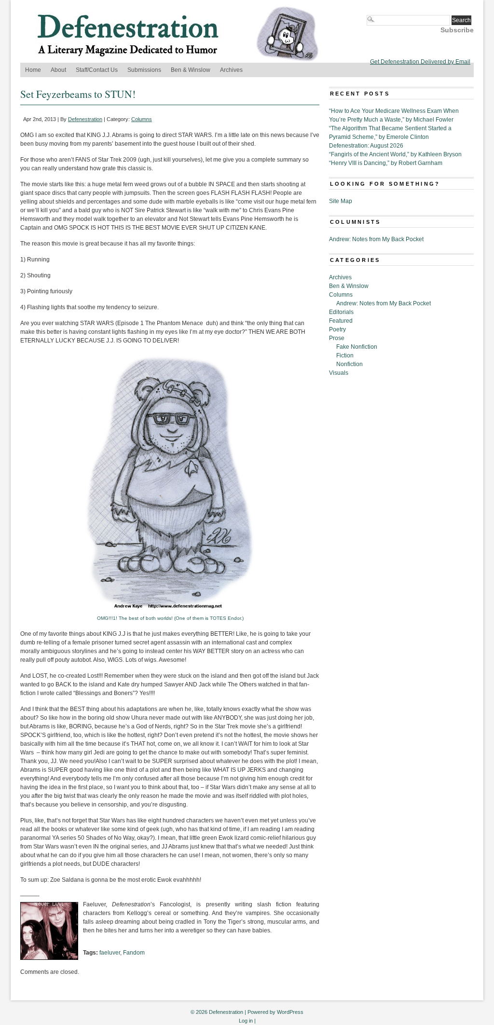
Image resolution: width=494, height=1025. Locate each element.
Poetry (337, 329)
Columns (141, 119)
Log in (246, 1021)
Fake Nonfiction (356, 346)
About (58, 70)
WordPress (290, 1012)
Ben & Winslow (190, 70)
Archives (231, 70)
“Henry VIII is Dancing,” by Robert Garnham (385, 163)
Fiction (345, 355)
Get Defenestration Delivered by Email (420, 61)
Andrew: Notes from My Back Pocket (376, 239)
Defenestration (85, 119)
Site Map (340, 201)
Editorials (341, 312)
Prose (336, 338)
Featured (341, 320)
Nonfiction (349, 364)
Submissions (144, 70)
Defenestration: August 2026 (366, 145)
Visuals (338, 372)
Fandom (134, 952)
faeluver (109, 952)
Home (33, 70)
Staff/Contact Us (97, 70)
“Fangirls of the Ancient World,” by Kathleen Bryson (395, 154)
